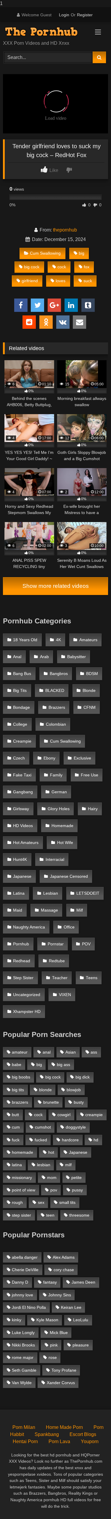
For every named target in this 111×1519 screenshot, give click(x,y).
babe (16, 1064)
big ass (63, 1064)
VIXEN (65, 995)
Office (69, 927)
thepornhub (65, 229)
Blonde (89, 690)
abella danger (25, 1257)
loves (60, 280)
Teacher (59, 978)
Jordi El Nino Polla (29, 1307)
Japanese (22, 876)
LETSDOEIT (87, 893)
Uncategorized (26, 995)
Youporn (90, 1441)
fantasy (50, 1282)
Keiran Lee (71, 1307)
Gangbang (23, 792)
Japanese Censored (69, 876)
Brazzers (57, 707)
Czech (19, 758)
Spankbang (47, 1434)
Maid (17, 910)
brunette (51, 1102)
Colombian (56, 724)
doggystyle (76, 1127)
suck (87, 280)
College (20, 724)
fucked (41, 1139)
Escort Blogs (83, 1434)
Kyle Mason (47, 1319)
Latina (19, 893)
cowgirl (63, 1114)
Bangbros (59, 673)
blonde (45, 1089)
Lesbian (50, 893)
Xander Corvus (61, 1382)
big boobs (21, 1077)
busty (79, 1102)
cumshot (43, 1127)
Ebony (49, 758)
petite (76, 1177)
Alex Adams (64, 1257)
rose (53, 1357)
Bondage (21, 707)
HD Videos (23, 826)
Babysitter (76, 657)
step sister (21, 1215)
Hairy (93, 809)
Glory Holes (59, 809)
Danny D (20, 1282)
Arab (44, 657)
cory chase (64, 1269)
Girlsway (21, 809)
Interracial (55, 859)
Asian (70, 1052)
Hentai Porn (25, 1441)
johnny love (22, 1295)
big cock (31, 266)
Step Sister (23, 978)
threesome (79, 1215)
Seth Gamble (24, 1370)
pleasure (81, 1345)
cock (61, 266)
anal (47, 1052)
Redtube (57, 961)
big (81, 253)
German (59, 792)
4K (58, 640)
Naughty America (29, 927)
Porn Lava (59, 1441)
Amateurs (88, 640)
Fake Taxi (22, 775)
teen (50, 1215)
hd (96, 1139)
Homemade (62, 826)
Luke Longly (23, 1332)
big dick (82, 1077)
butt (15, 1114)
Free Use (89, 775)
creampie (94, 1114)
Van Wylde (22, 1382)
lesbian (43, 1164)
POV (86, 944)
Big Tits (20, 690)
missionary (22, 1177)
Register (85, 14)
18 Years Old (25, 640)
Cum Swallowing (45, 253)
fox (86, 266)
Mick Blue (59, 1332)
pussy (77, 1190)
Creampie (22, 741)
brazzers (20, 1102)
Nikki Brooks (23, 1345)
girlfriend (30, 280)
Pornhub (21, 944)
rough (17, 1202)
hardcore (70, 1139)
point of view (23, 1190)
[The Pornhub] (45, 31)
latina (17, 1164)
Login (64, 14)
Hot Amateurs (25, 842)
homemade (22, 1152)
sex (41, 1202)
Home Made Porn (64, 1427)
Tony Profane (64, 1370)
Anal (17, 657)
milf (68, 1164)
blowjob (74, 1089)
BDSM (92, 673)
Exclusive (82, 758)
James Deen (83, 1282)
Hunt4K (20, 859)
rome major (22, 1357)
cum (16, 1127)
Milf (79, 910)
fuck (16, 1139)
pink (54, 1345)
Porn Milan (23, 1427)
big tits (18, 1089)
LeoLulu (80, 1319)
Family (56, 775)
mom (52, 1177)
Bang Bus (22, 673)
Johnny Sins (59, 1295)
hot (51, 1152)
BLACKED (54, 690)
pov (53, 1190)
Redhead (21, 961)
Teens (91, 978)
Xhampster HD (27, 1011)
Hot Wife (65, 842)
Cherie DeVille (25, 1269)
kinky (16, 1319)
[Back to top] (92, 1502)
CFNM (89, 707)
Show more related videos (55, 586)
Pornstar (56, 944)
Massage (49, 910)
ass (94, 1052)
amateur (20, 1052)
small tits (67, 1202)
